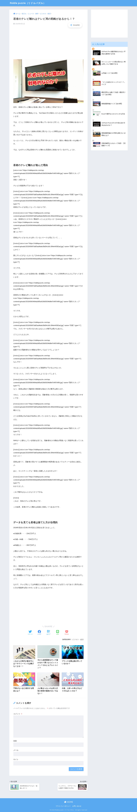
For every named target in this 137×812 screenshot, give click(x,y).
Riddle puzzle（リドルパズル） (28, 3)
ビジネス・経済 (78, 639)
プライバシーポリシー (63, 806)
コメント (17, 714)
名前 (15, 741)
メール (15, 750)
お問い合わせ (76, 806)
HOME (69, 802)
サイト (15, 759)
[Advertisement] (48, 44)
